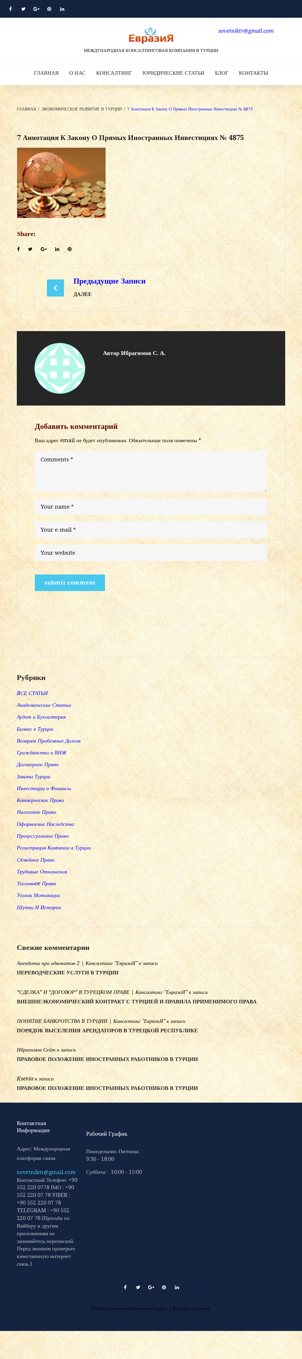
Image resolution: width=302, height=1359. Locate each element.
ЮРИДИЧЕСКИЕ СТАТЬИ (173, 73)
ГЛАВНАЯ (46, 73)
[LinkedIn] (62, 9)
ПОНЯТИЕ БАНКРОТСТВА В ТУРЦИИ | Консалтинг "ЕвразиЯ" (91, 1021)
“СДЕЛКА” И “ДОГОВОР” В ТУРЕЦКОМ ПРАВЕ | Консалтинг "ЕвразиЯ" (102, 992)
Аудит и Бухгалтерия (41, 717)
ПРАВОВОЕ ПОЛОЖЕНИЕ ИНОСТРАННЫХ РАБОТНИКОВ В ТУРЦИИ (107, 1059)
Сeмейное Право (36, 860)
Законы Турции (33, 776)
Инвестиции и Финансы (44, 788)
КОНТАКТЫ (253, 73)
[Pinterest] (49, 9)
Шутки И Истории (39, 907)
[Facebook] (10, 9)
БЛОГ (221, 73)
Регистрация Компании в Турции (54, 847)
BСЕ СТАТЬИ (32, 693)
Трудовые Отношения (42, 871)
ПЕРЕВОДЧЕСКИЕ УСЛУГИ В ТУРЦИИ (68, 973)
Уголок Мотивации (38, 895)
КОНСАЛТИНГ (114, 73)
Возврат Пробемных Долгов (49, 741)
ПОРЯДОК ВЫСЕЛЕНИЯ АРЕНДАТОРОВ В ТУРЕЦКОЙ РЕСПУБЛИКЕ (107, 1031)
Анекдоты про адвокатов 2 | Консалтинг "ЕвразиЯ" (77, 963)
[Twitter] (23, 9)
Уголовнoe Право (36, 883)
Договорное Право (37, 764)
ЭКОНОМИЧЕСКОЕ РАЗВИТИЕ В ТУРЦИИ (81, 109)
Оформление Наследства (45, 824)
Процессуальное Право (43, 836)
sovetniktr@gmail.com (46, 1172)
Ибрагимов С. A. (143, 353)
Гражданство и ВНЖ (41, 752)
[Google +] (36, 9)
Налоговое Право (36, 812)
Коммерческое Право (40, 800)
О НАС (77, 73)
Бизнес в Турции (35, 729)
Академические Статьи (44, 705)
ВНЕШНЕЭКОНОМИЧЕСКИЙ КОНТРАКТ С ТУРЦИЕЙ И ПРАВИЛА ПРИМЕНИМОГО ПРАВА (137, 1002)
